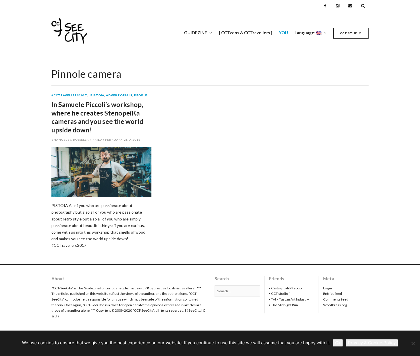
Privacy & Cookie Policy (372, 342)
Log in (327, 288)
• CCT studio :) (280, 293)
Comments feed (335, 299)
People (140, 95)
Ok (338, 342)
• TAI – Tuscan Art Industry (289, 299)
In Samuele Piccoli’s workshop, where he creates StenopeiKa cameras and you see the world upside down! (97, 117)
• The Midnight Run (283, 305)
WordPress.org (335, 305)
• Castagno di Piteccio (285, 288)
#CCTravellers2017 (69, 95)
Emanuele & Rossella (70, 139)
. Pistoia (97, 95)
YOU (283, 32)
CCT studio (351, 33)
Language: (305, 32)
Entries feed (332, 293)
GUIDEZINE (195, 32)
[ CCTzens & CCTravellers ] (245, 32)
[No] (413, 343)
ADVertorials (119, 95)
